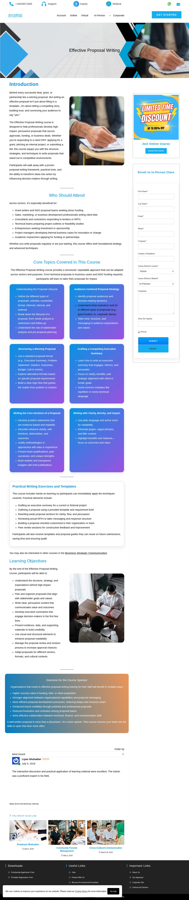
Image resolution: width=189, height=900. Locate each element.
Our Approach (137, 877)
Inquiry (84, 3)
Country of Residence (146, 254)
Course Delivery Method (148, 278)
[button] (153, 341)
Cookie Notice (81, 891)
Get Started (166, 14)
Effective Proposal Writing (27, 804)
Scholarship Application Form (22, 872)
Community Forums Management (66, 849)
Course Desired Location (148, 266)
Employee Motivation (28, 844)
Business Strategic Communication (86, 553)
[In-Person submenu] (110, 15)
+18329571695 (23, 3)
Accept (113, 891)
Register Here (156, 151)
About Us (136, 872)
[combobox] (156, 271)
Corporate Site (138, 882)
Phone (141, 229)
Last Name (142, 204)
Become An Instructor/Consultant (85, 882)
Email (141, 216)
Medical (117, 3)
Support (52, 3)
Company (142, 241)
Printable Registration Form (22, 877)
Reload (143, 332)
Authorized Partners (140, 887)
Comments (142, 291)
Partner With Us (78, 877)
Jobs (74, 872)
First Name (143, 191)
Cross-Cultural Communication (105, 848)
